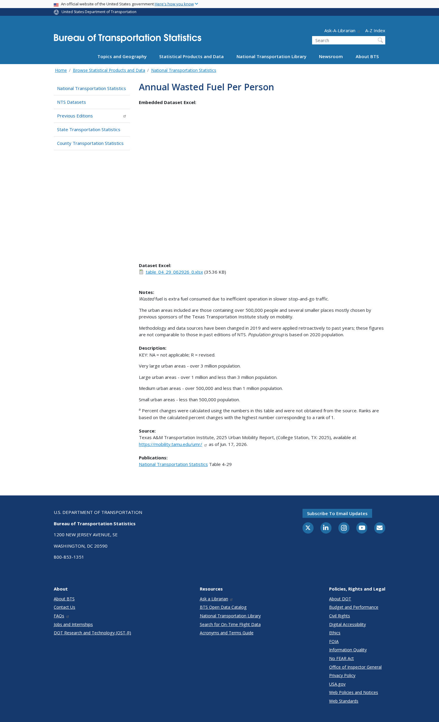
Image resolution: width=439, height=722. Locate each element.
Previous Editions (75, 116)
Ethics (334, 633)
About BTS (367, 56)
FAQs (59, 616)
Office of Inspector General (355, 667)
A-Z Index (375, 30)
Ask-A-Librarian (339, 30)
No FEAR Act (341, 658)
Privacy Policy (342, 675)
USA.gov (337, 684)
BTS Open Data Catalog (223, 607)
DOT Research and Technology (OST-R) (92, 633)
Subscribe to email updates (337, 513)
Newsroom (331, 56)
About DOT (340, 599)
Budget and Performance (353, 607)
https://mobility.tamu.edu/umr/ (170, 444)
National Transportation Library (271, 56)
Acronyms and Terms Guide (227, 633)
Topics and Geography (122, 56)
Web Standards (343, 701)
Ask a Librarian (214, 599)
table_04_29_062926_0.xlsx (174, 272)
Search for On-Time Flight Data (230, 624)
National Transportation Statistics (183, 70)
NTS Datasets (71, 102)
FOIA (334, 641)
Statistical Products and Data (191, 56)
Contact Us (64, 607)
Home (61, 70)
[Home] (127, 40)
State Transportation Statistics (88, 129)
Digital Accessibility (347, 624)
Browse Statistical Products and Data (109, 70)
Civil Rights (339, 616)
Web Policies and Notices (353, 692)
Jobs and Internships (73, 624)
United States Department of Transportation (99, 11)
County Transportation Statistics (90, 143)
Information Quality (348, 650)
